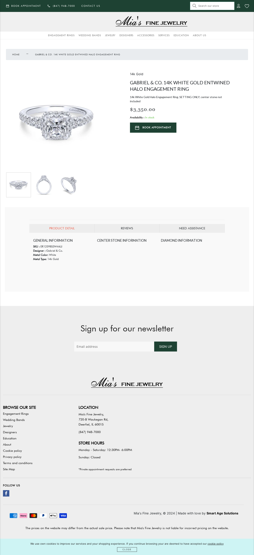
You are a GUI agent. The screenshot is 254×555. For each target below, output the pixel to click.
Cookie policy (12, 451)
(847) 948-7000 (90, 432)
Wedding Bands (90, 35)
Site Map (9, 469)
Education (181, 35)
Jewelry (110, 35)
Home (16, 54)
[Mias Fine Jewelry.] (151, 22)
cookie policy (216, 543)
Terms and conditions (18, 463)
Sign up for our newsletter (127, 328)
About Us (199, 35)
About (7, 444)
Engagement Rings (61, 35)
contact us (90, 5)
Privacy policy (12, 457)
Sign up (165, 347)
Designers (126, 35)
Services (164, 35)
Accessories (145, 35)
